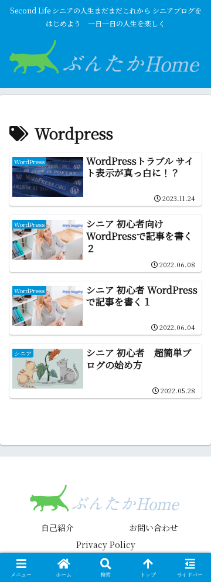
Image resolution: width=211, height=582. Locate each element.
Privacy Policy (105, 544)
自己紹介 (57, 527)
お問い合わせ (153, 527)
